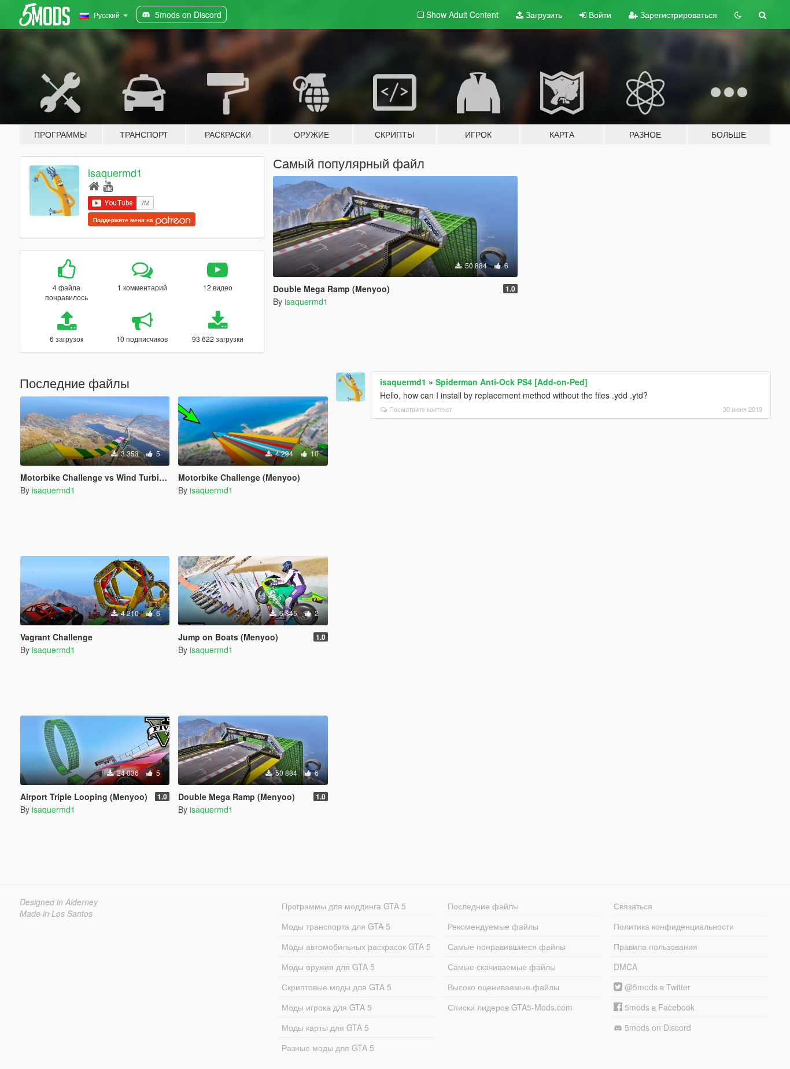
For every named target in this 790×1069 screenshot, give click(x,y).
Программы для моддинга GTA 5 (344, 906)
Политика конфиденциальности (674, 926)
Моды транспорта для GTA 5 (336, 926)
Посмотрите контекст (420, 409)
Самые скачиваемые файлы (502, 966)
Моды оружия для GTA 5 (328, 966)
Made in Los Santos (56, 913)
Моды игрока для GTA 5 (327, 1007)
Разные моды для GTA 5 (328, 1047)
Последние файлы (483, 906)
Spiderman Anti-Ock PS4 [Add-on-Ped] (511, 382)
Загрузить (542, 14)
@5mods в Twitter (656, 987)
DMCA (625, 966)
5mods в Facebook (658, 1007)
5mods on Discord (656, 1027)
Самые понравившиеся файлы (507, 946)
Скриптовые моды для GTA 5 (337, 987)
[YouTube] (107, 185)
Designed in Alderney (59, 902)
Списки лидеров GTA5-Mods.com (510, 1007)
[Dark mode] (738, 14)
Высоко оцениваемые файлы (503, 987)
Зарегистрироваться (677, 14)
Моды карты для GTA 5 (325, 1027)
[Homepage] (94, 185)
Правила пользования (655, 946)
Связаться (633, 906)
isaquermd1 (115, 172)
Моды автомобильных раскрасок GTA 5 (356, 946)
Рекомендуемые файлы (493, 926)
